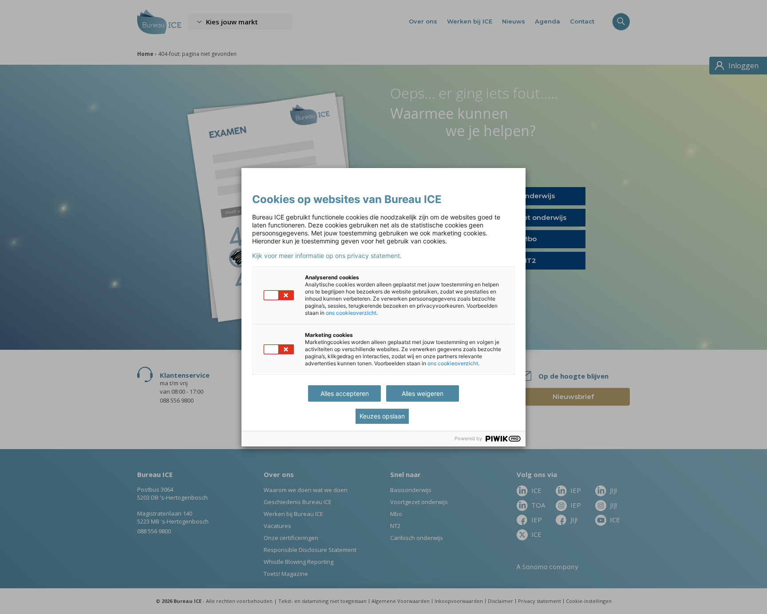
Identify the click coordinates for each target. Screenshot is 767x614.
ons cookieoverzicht (351, 312)
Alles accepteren (344, 393)
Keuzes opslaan (382, 416)
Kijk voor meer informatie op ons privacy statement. (327, 255)
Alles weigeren (422, 393)
